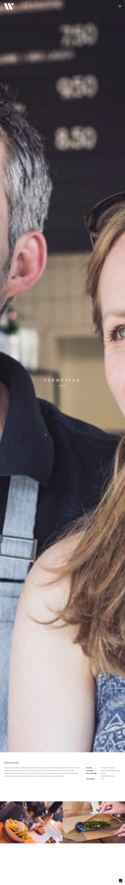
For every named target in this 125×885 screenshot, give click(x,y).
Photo (63, 386)
